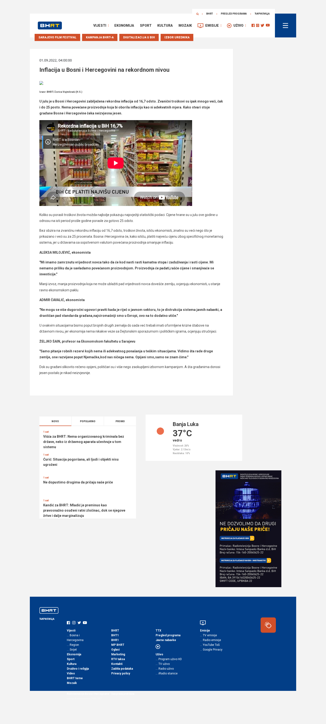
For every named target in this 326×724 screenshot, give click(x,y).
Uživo (238, 25)
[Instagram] (257, 25)
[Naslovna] (50, 25)
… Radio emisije (210, 640)
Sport (146, 25)
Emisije (212, 25)
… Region (73, 645)
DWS (93, 698)
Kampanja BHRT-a (100, 37)
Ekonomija (124, 25)
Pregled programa (234, 13)
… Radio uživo (165, 668)
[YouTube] (268, 25)
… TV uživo (163, 664)
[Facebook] (253, 25)
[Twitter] (262, 25)
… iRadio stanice (167, 673)
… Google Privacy (211, 649)
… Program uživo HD (169, 659)
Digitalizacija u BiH (139, 37)
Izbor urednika (176, 37)
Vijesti (99, 25)
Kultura (165, 25)
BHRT (209, 13)
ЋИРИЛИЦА (262, 13)
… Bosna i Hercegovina (75, 638)
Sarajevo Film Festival (57, 37)
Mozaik (185, 25)
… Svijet (72, 649)
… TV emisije (208, 635)
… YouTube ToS (210, 645)
